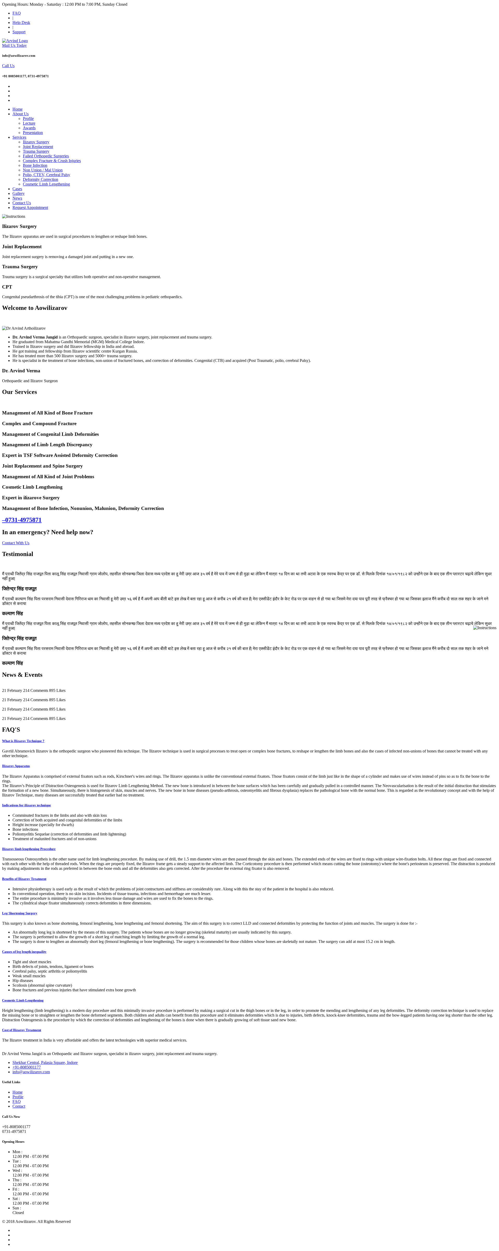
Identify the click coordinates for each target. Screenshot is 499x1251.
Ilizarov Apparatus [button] (16, 766)
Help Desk (21, 22)
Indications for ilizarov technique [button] (26, 805)
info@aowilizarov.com (31, 1072)
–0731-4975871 (22, 519)
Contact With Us (15, 543)
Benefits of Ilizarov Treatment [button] (24, 879)
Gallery (18, 193)
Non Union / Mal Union (43, 170)
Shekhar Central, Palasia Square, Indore (45, 1062)
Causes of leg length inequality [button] (24, 952)
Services (19, 137)
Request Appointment (30, 207)
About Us (20, 114)
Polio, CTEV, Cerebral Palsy (46, 175)
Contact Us (21, 203)
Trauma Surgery (36, 151)
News (17, 198)
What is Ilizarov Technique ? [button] (23, 741)
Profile (28, 118)
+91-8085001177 (26, 1067)
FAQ (16, 13)
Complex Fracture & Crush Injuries (52, 160)
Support (18, 32)
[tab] (249, 741)
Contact (18, 1106)
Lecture (29, 123)
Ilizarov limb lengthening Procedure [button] (29, 849)
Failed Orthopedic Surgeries (46, 156)
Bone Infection (35, 165)
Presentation (33, 132)
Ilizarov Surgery (36, 142)
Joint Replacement (38, 146)
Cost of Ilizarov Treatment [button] (21, 1030)
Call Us (8, 65)
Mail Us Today (14, 45)
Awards (29, 128)
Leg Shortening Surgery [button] (19, 913)
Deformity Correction (40, 179)
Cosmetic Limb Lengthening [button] (23, 1000)
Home (17, 109)
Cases (17, 189)
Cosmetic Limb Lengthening (46, 184)
